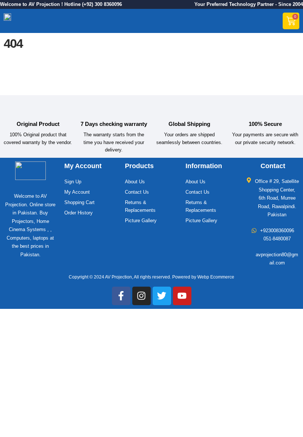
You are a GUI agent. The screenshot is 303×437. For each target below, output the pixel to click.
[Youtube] (182, 296)
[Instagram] (141, 296)
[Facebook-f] (121, 296)
